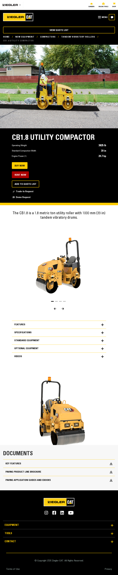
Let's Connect (112, 17)
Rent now (20, 175)
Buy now (20, 166)
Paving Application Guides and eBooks (28, 480)
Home (6, 37)
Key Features (13, 463)
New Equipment (24, 37)
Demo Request (23, 197)
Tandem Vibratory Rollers (78, 37)
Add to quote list (25, 184)
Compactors (48, 37)
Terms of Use (13, 569)
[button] (52, 301)
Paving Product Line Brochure (23, 472)
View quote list (59, 30)
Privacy (108, 569)
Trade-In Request (24, 191)
